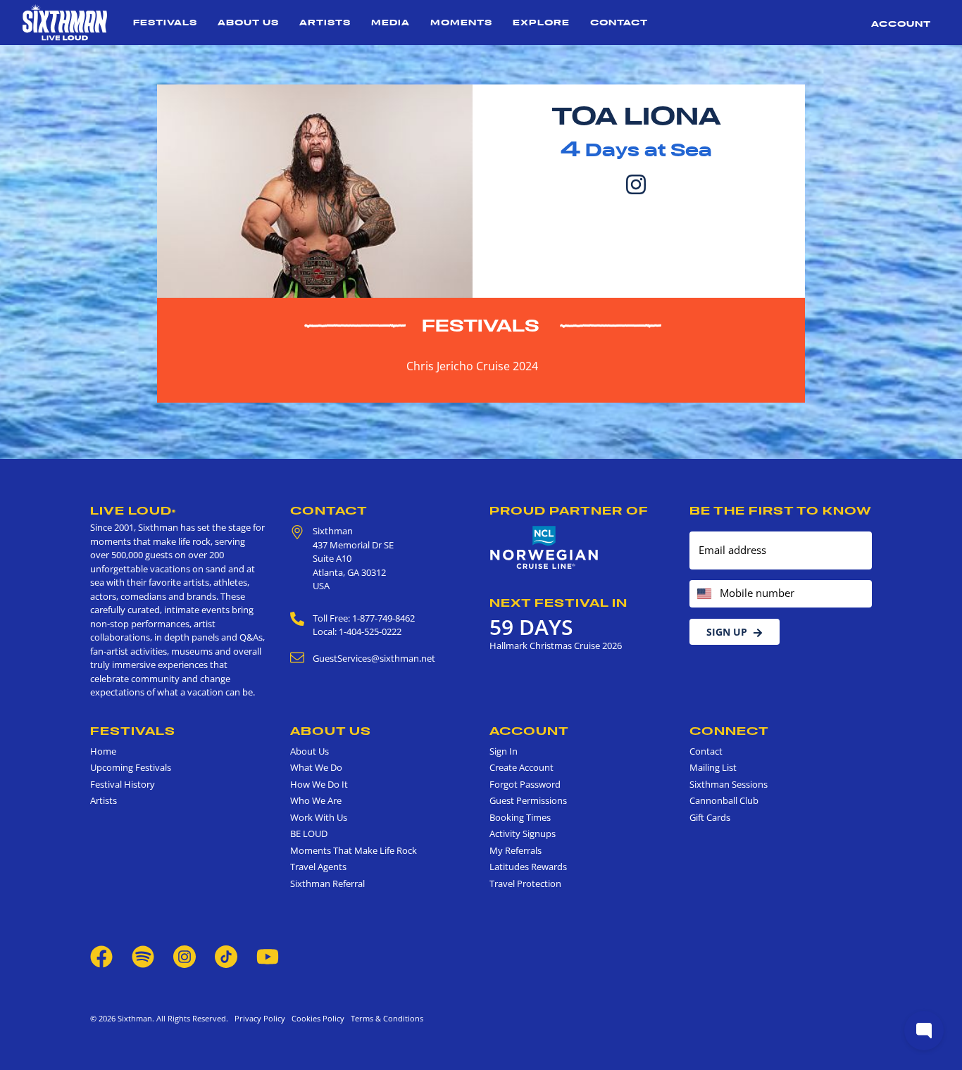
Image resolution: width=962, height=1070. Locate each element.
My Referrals (515, 850)
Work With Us (318, 817)
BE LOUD (308, 833)
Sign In (503, 751)
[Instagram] (636, 183)
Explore (541, 22)
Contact (619, 22)
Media (390, 22)
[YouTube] (267, 956)
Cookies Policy (315, 1018)
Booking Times (520, 817)
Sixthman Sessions (728, 784)
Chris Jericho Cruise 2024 (472, 366)
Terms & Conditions (384, 1018)
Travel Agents (318, 866)
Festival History (122, 784)
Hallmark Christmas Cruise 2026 (555, 645)
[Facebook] (101, 956)
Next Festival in (558, 603)
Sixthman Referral (327, 883)
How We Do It (319, 784)
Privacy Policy (260, 1018)
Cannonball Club (723, 800)
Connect (729, 731)
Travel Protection (525, 883)
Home (103, 751)
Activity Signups (522, 833)
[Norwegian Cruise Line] (544, 547)
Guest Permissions (528, 800)
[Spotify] (143, 956)
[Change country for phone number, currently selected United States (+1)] (703, 594)
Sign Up (726, 631)
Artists (325, 22)
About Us (248, 22)
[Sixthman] (65, 22)
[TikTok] (227, 956)
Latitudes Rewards (528, 866)
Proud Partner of (569, 510)
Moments (461, 22)
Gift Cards (709, 817)
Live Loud (133, 510)
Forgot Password (525, 784)
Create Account (521, 767)
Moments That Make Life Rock (353, 850)
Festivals (165, 22)
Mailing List (713, 767)
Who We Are (316, 800)
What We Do (316, 767)
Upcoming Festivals (130, 767)
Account (901, 23)
